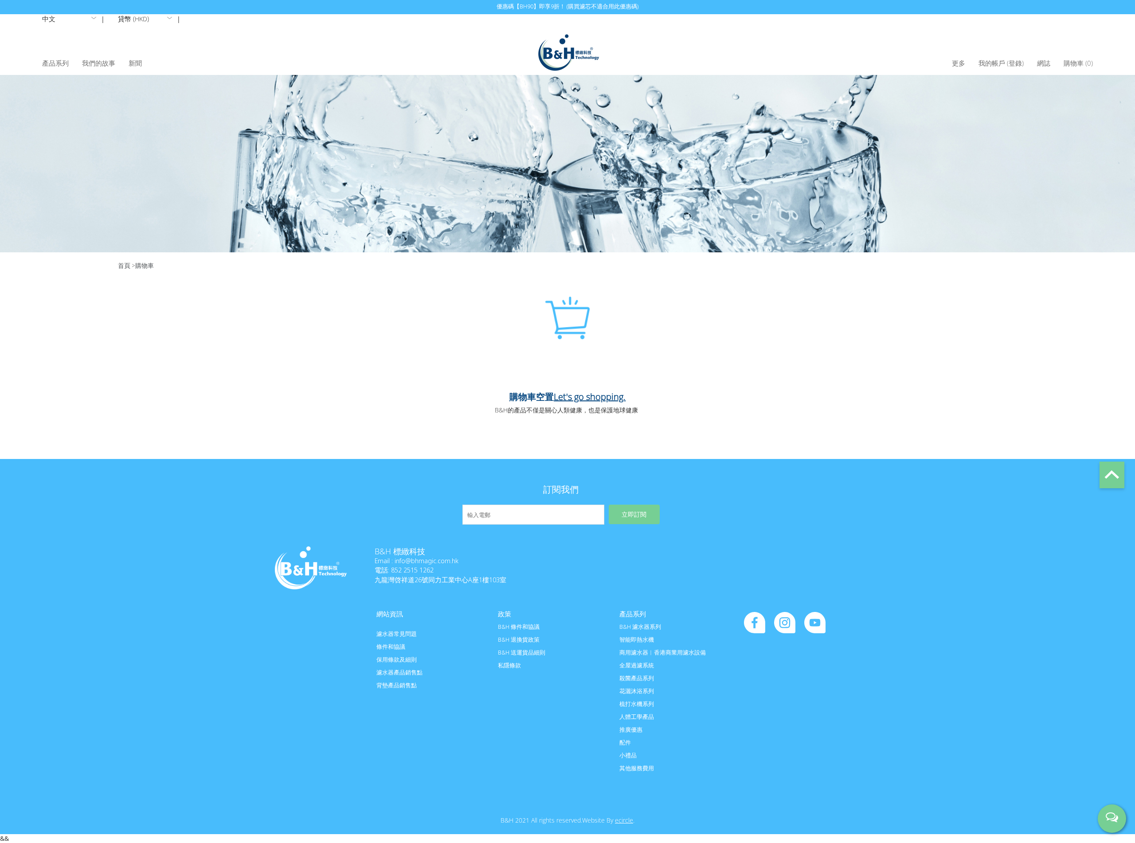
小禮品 (628, 755)
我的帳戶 (991, 63)
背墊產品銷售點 (396, 685)
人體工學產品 (636, 717)
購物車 (1078, 63)
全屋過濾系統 (636, 665)
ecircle (624, 820)
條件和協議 (390, 647)
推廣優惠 (630, 729)
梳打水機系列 (636, 704)
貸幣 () (133, 18)
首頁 (124, 265)
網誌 (1043, 63)
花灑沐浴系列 (636, 691)
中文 (48, 18)
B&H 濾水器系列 (640, 627)
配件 (625, 742)
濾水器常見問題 (396, 634)
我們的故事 (98, 63)
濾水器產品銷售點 (399, 672)
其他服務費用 (636, 768)
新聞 (135, 63)
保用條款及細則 (396, 659)
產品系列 (55, 63)
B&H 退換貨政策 (519, 639)
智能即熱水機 (636, 639)
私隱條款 (509, 665)
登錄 (1015, 63)
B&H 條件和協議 (519, 627)
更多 (958, 63)
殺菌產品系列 (636, 678)
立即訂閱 (634, 514)
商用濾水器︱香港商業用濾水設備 (662, 652)
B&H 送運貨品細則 (521, 652)
